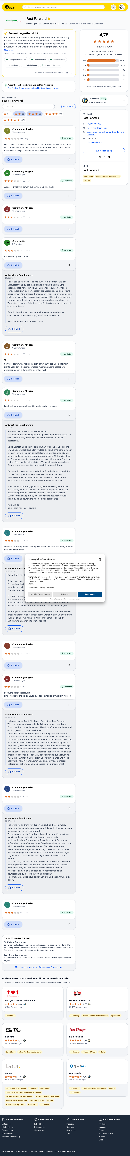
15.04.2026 (25, 654)
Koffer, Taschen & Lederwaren (107, 176)
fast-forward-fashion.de (97, 128)
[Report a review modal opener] (69, 160)
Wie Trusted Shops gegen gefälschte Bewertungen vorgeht (33, 88)
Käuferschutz (7, 1127)
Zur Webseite (102, 150)
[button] (113, 7)
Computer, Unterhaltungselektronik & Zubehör (23, 1092)
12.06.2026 (25, 400)
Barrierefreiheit (46, 1151)
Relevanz (68, 106)
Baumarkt (33, 1088)
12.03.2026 (25, 541)
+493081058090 (94, 124)
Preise (101, 1130)
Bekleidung (88, 176)
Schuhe (87, 180)
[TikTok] (108, 156)
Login (101, 1140)
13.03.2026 (10, 571)
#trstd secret (7, 1133)
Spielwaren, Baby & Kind (15, 1104)
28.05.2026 (25, 250)
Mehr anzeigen (93, 142)
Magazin (70, 1124)
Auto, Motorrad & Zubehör (16, 1088)
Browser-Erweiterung (11, 1137)
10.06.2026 (10, 278)
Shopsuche (39, 1130)
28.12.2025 (10, 717)
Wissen (102, 1137)
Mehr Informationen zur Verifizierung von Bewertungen (38, 967)
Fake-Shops (39, 1124)
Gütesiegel (6, 1124)
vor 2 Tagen (25, 138)
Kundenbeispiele (106, 1133)
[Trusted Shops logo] (10, 7)
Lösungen (103, 1127)
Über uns (70, 1127)
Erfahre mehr (66, 982)
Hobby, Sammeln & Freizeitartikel (95, 1016)
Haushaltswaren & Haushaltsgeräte (19, 1096)
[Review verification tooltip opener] (49, 18)
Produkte (103, 1124)
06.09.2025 (25, 913)
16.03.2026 (25, 354)
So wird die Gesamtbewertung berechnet (104, 86)
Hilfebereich (39, 1127)
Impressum (7, 1151)
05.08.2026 (25, 181)
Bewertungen (7, 1130)
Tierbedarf (44, 1104)
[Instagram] (99, 156)
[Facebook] (103, 156)
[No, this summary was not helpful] (71, 73)
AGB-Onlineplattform (65, 1151)
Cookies (33, 1151)
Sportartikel (32, 1104)
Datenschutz (21, 1151)
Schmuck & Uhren (37, 1100)
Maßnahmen (19, 945)
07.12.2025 (25, 797)
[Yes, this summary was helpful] (67, 73)
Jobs (69, 1133)
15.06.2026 (25, 217)
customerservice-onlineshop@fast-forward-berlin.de (106, 133)
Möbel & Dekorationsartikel (16, 1100)
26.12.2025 (25, 687)
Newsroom (71, 1130)
